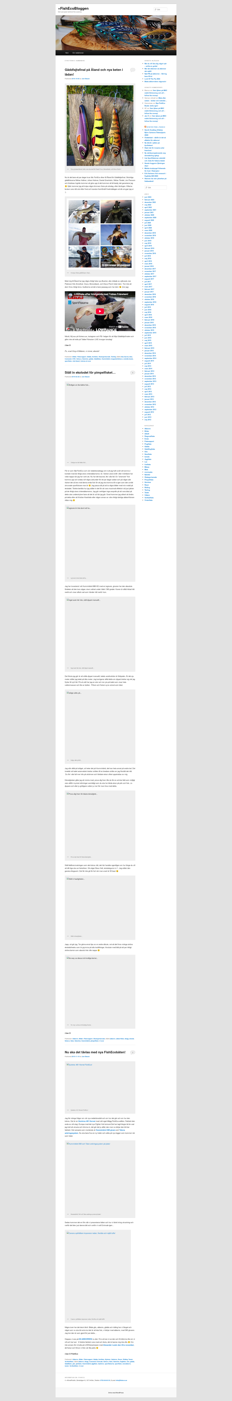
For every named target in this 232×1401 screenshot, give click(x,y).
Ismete (147, 456)
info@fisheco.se (121, 1380)
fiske (72, 1041)
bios (130, 357)
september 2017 (150, 276)
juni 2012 (148, 417)
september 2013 (150, 381)
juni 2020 (148, 225)
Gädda (89, 357)
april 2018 (148, 261)
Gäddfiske (97, 359)
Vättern (147, 495)
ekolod (131, 1039)
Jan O (147, 116)
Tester (130, 1359)
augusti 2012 (149, 412)
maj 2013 (148, 389)
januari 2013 (149, 399)
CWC (74, 359)
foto (128, 1361)
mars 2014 (148, 368)
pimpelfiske (95, 1041)
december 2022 (150, 202)
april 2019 (148, 246)
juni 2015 (148, 338)
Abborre (75, 1039)
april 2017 (148, 284)
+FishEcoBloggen (73, 8)
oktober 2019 (149, 238)
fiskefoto (85, 359)
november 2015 (150, 327)
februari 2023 (149, 199)
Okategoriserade (104, 357)
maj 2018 (148, 258)
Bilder (74, 357)
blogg (127, 1039)
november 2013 (150, 378)
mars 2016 (148, 317)
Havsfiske (148, 454)
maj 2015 (148, 340)
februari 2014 (149, 371)
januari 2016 (149, 322)
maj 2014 (148, 366)
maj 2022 (148, 205)
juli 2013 (148, 386)
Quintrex (114, 1359)
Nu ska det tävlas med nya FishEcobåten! (95, 1052)
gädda (91, 359)
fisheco (79, 359)
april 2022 (148, 207)
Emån (147, 439)
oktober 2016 (149, 299)
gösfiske (79, 1364)
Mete (146, 469)
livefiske (95, 357)
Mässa (147, 467)
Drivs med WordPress (116, 1393)
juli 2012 (148, 414)
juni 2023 (148, 197)
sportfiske (68, 361)
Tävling (113, 357)
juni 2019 (148, 240)
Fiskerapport (81, 357)
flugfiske (123, 1361)
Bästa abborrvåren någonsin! (155, 81)
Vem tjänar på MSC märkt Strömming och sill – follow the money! (156, 93)
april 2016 (148, 315)
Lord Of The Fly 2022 (152, 79)
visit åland (76, 361)
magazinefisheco (117, 359)
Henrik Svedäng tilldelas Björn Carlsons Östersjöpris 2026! (155, 132)
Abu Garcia (125, 357)
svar (102, 1041)
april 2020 (148, 228)
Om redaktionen (78, 53)
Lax (146, 462)
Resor (120, 1359)
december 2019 (150, 233)
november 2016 (150, 297)
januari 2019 (149, 251)
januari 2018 (149, 266)
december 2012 (150, 402)
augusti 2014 (149, 361)
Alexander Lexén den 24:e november (118, 1345)
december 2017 (150, 269)
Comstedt (68, 359)
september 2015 (150, 332)
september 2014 (150, 358)
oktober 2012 (149, 407)
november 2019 (150, 235)
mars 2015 (148, 345)
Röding (125, 1359)
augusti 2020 (149, 220)
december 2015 (150, 325)
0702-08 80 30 (105, 1380)
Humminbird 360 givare (106, 1130)
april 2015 (148, 343)
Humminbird (106, 359)
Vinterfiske (148, 500)
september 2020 (150, 217)
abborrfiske (120, 1039)
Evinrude (100, 1361)
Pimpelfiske (149, 480)
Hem (67, 53)
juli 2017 (148, 281)
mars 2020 (148, 230)
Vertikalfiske (69, 1361)
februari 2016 (149, 320)
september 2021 (150, 210)
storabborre (127, 1364)
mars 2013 (148, 394)
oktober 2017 (149, 274)
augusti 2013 (149, 384)
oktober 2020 (149, 215)
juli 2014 (148, 363)
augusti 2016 (149, 304)
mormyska (148, 472)
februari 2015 (149, 348)
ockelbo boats (128, 359)
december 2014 (150, 353)
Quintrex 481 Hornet (86, 1121)
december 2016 (150, 294)
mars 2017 (148, 286)
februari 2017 (149, 289)
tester (67, 1366)
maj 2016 (148, 312)
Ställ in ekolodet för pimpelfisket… (90, 372)
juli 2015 (148, 335)
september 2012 (150, 409)
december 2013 (150, 376)
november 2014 (150, 355)
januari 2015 (149, 350)
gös (73, 1364)
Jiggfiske (148, 459)
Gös (146, 451)
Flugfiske (148, 444)
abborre (112, 1039)
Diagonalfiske (150, 436)
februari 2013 (149, 396)
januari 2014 (149, 373)
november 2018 (150, 253)
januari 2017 (149, 292)
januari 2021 (149, 212)
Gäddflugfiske (150, 449)
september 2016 (150, 302)
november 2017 (150, 271)
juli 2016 (148, 307)
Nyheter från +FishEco (156, 127)
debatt (147, 433)
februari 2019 (149, 248)
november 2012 (150, 404)
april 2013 (148, 391)
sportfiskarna (109, 1364)
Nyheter (108, 1359)
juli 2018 (148, 256)
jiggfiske (94, 1364)
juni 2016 (148, 309)
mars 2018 (148, 263)
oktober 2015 (149, 330)
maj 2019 (148, 243)
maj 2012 (148, 419)
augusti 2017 (149, 279)
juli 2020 (148, 223)
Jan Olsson (86, 79)
